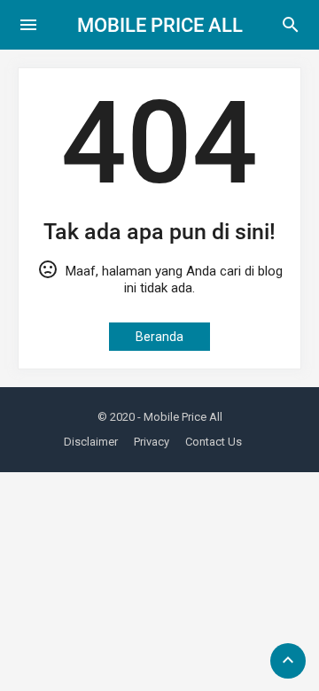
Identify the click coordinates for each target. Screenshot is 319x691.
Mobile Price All (160, 25)
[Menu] (28, 25)
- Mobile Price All (179, 416)
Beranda (159, 337)
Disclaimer (91, 441)
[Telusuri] (290, 31)
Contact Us (213, 441)
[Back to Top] (288, 661)
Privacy (151, 441)
